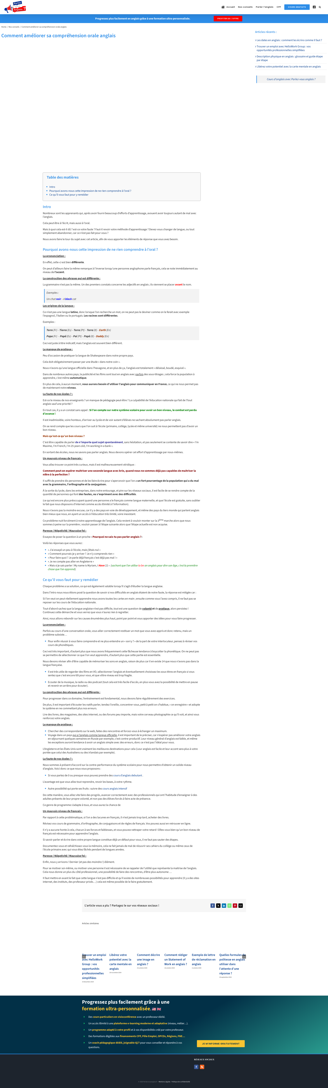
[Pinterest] (235, 905)
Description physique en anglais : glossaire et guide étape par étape (290, 58)
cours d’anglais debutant (127, 775)
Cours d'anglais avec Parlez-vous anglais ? (291, 79)
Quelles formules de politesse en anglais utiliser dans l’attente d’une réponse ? (232, 964)
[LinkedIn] (224, 905)
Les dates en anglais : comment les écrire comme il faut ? (289, 40)
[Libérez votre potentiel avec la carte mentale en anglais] (122, 932)
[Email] (240, 905)
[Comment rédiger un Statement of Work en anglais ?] (177, 932)
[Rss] (202, 1067)
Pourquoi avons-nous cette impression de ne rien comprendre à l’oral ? (90, 191)
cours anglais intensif (114, 789)
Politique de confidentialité (181, 1082)
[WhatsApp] (229, 905)
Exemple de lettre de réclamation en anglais (204, 959)
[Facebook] (213, 905)
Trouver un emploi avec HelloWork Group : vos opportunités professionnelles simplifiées (284, 48)
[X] (218, 905)
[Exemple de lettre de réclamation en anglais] (205, 932)
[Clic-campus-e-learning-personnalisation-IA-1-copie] (287, 90)
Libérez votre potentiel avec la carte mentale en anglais (289, 67)
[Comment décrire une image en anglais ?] (150, 932)
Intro (52, 187)
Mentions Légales (164, 1082)
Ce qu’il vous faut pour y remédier (68, 195)
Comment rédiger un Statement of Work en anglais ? (175, 959)
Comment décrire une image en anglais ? (148, 959)
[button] (320, 7)
